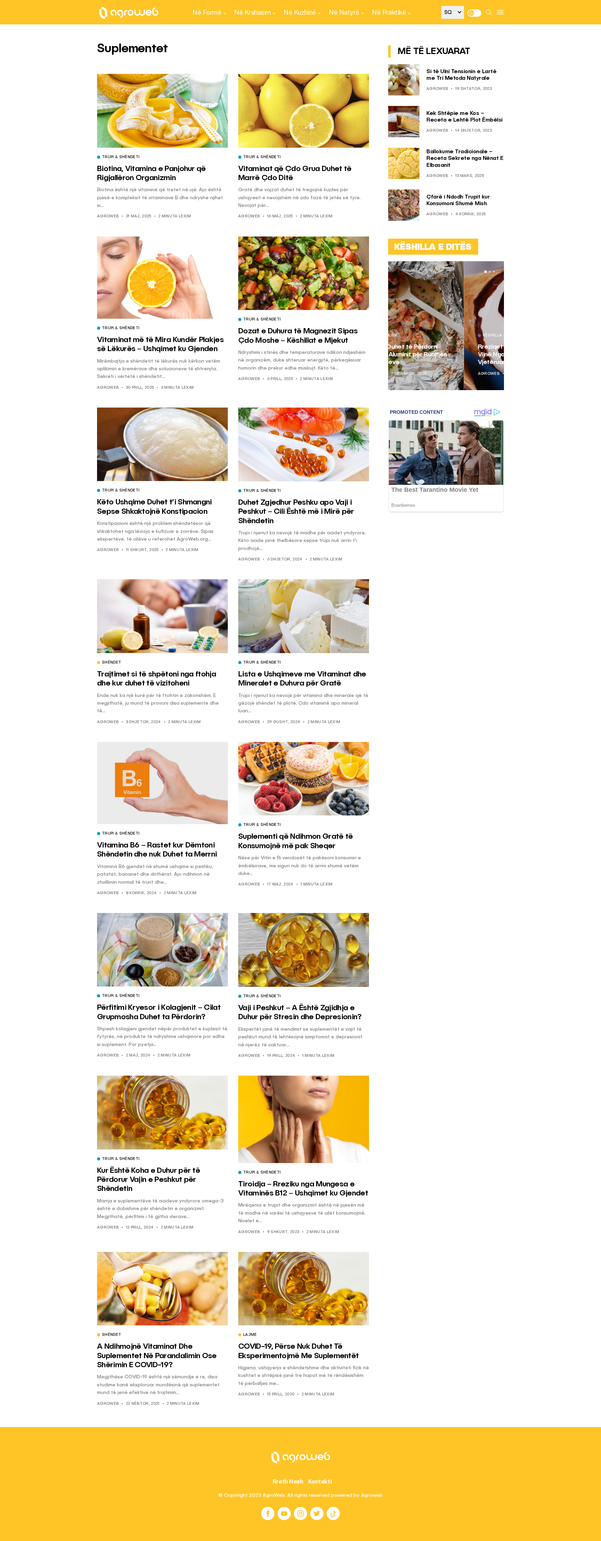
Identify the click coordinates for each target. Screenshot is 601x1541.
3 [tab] (494, 272)
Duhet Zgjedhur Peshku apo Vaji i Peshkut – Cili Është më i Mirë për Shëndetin (296, 512)
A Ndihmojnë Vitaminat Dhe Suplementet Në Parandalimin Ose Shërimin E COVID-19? (157, 1356)
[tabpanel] (446, 325)
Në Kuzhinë (299, 12)
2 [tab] (490, 272)
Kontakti (320, 1481)
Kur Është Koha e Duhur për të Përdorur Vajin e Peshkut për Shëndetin (148, 1180)
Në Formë (206, 12)
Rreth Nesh (288, 1481)
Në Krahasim (252, 12)
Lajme (250, 1335)
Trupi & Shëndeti (120, 157)
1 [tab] (485, 271)
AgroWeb (108, 216)
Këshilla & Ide (422, 336)
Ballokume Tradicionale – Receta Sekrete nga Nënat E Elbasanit (464, 158)
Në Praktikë (389, 12)
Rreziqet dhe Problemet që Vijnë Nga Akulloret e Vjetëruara (441, 354)
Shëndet (111, 663)
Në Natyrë (344, 12)
